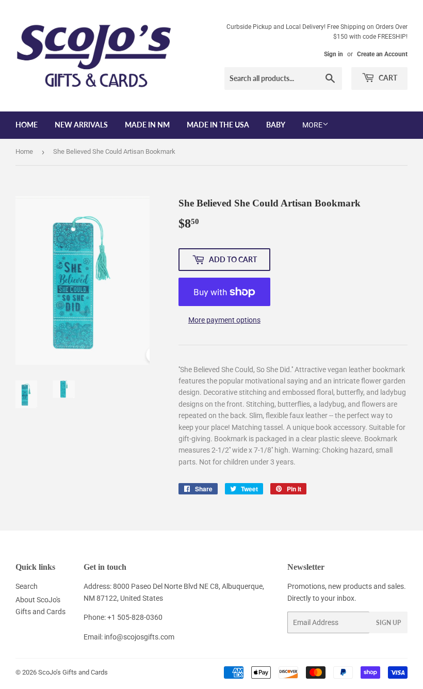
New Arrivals (81, 124)
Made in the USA (218, 124)
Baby (275, 124)
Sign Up (388, 623)
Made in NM (147, 124)
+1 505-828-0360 (134, 617)
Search (26, 586)
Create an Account (382, 54)
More (312, 125)
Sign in (333, 54)
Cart (387, 77)
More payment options (224, 320)
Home (26, 124)
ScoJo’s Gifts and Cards (73, 672)
